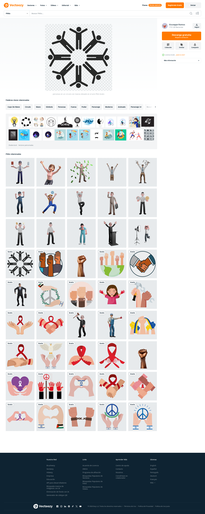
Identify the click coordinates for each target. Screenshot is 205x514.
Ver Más (149, 135)
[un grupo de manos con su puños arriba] (81, 294)
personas (62, 107)
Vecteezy (50, 469)
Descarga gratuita (181, 35)
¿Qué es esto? (180, 55)
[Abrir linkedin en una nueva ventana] (65, 506)
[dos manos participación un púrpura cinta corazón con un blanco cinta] (20, 386)
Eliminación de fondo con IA (58, 492)
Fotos (42, 5)
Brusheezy (51, 465)
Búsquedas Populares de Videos (93, 488)
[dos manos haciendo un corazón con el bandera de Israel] (81, 386)
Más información (170, 60)
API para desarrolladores (57, 483)
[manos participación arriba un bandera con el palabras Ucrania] (142, 325)
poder (84, 107)
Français (153, 479)
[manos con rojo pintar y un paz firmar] (50, 386)
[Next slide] (153, 107)
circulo (28, 107)
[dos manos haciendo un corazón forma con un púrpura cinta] (20, 416)
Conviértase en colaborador (122, 477)
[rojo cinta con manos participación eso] (112, 355)
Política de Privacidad (145, 506)
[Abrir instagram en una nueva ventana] (61, 506)
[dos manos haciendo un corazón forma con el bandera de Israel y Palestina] (50, 416)
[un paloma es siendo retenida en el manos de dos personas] (50, 355)
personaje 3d (136, 107)
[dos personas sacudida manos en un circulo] (142, 264)
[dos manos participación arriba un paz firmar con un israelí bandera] (142, 416)
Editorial (65, 5)
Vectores (30, 5)
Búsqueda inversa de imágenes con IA (55, 487)
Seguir (197, 27)
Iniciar (193, 5)
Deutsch (153, 476)
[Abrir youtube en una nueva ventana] (80, 506)
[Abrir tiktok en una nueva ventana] (73, 506)
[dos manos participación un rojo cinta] (20, 355)
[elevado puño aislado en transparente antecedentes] (81, 264)
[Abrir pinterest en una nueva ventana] (69, 506)
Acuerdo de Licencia (91, 465)
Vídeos (53, 5)
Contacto (119, 469)
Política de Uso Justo (162, 506)
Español (153, 469)
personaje (96, 107)
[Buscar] (191, 13)
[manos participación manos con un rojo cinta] (142, 386)
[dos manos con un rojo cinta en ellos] (20, 325)
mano (38, 107)
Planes (145, 5)
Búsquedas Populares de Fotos (93, 482)
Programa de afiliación (92, 472)
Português (154, 472)
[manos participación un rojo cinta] (81, 355)
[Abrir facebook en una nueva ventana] (57, 506)
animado (122, 107)
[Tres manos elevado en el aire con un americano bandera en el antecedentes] (50, 264)
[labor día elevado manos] (142, 294)
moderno (109, 107)
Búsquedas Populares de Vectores (93, 477)
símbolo (49, 107)
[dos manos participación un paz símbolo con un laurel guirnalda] (112, 416)
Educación (51, 479)
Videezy (50, 472)
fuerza (73, 107)
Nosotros (119, 472)
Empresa (50, 476)
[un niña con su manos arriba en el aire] (112, 294)
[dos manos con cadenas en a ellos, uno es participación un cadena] (81, 416)
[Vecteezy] (13, 5)
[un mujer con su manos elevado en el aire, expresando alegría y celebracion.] (50, 172)
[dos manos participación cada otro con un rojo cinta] (50, 325)
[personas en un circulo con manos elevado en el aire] (20, 264)
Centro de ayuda (122, 465)
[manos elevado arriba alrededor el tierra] (112, 264)
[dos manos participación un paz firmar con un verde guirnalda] (50, 294)
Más (76, 5)
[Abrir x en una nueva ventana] (77, 506)
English (153, 465)
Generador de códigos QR (57, 495)
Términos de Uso (130, 506)
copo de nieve (14, 107)
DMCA (85, 469)
